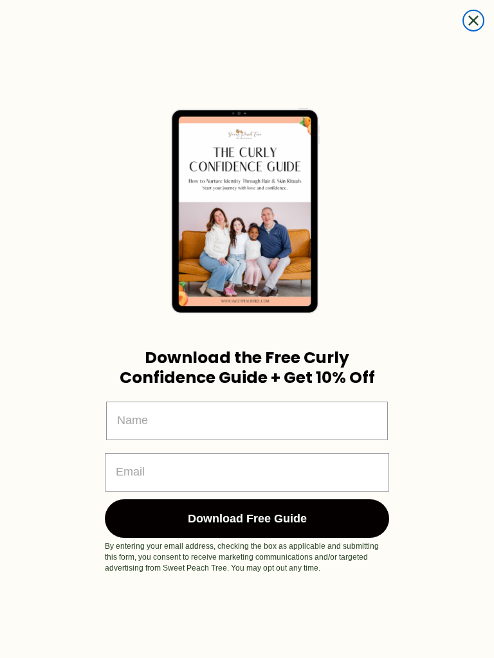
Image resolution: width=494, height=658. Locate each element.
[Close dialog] (473, 20)
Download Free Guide (247, 518)
